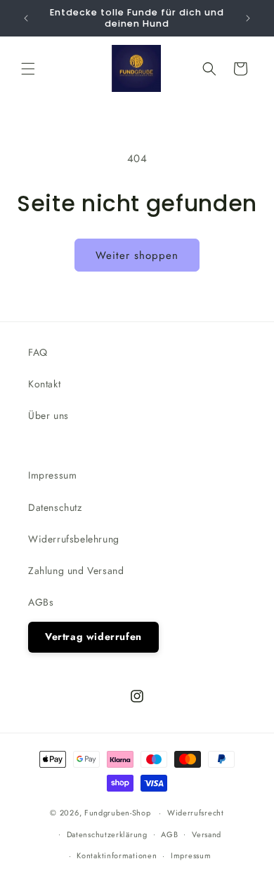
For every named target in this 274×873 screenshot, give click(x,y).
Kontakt (44, 384)
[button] (28, 68)
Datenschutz (55, 507)
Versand (206, 834)
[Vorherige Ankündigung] (26, 18)
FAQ (38, 352)
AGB (169, 834)
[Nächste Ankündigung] (248, 18)
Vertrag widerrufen (93, 636)
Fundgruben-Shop (118, 812)
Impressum (52, 475)
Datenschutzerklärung (107, 834)
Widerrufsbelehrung (73, 539)
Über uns (48, 415)
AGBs (40, 602)
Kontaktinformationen (117, 855)
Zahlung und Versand (76, 571)
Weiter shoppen (137, 255)
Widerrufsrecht (195, 812)
